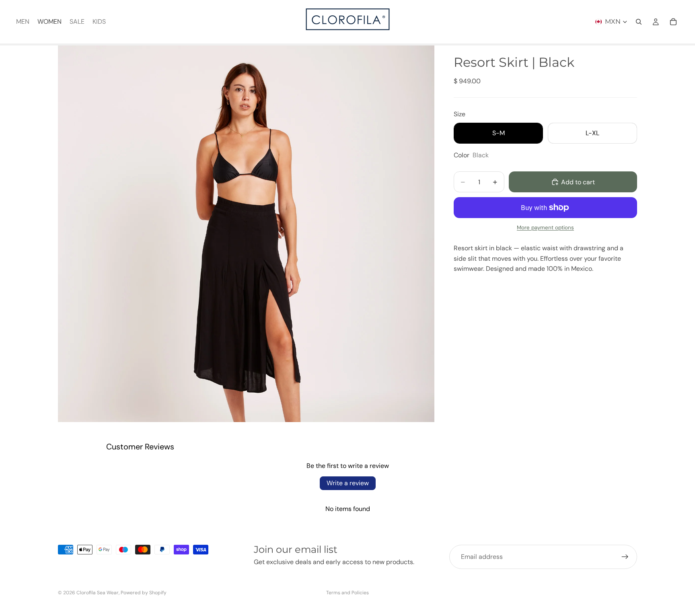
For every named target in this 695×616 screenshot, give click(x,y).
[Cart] (673, 22)
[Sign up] (625, 556)
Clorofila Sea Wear (97, 592)
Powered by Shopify (144, 592)
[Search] (639, 22)
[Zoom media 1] (246, 233)
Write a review (348, 483)
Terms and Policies (347, 592)
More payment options (545, 227)
